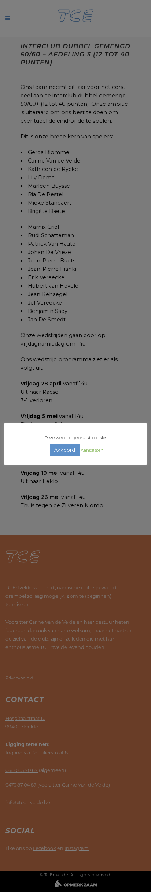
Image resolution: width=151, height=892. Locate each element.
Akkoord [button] (64, 450)
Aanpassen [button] (92, 450)
